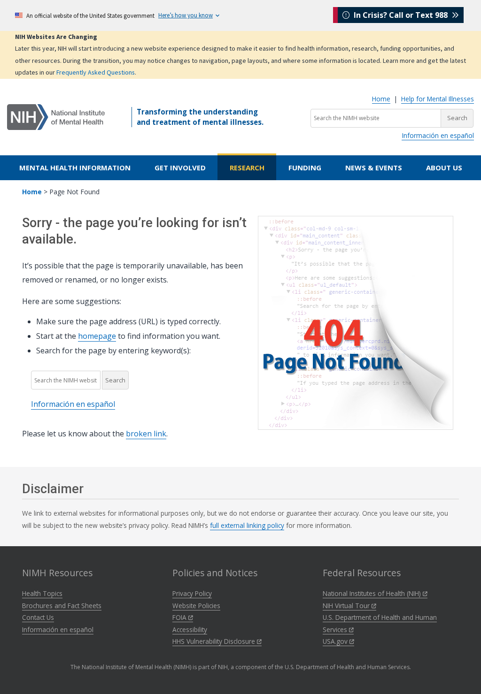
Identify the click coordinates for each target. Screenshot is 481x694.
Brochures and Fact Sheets (61, 605)
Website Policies (196, 605)
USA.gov (336, 641)
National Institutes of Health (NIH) (373, 593)
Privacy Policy (192, 593)
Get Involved (180, 167)
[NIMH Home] (56, 116)
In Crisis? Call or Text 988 (400, 15)
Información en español (438, 135)
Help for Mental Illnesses (437, 98)
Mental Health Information (75, 167)
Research (247, 167)
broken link (146, 433)
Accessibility (189, 629)
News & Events (373, 167)
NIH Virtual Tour (347, 605)
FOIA (180, 617)
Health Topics (42, 593)
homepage (97, 336)
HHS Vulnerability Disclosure (214, 641)
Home (381, 98)
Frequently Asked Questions (95, 72)
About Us (444, 167)
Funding (304, 167)
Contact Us (38, 617)
